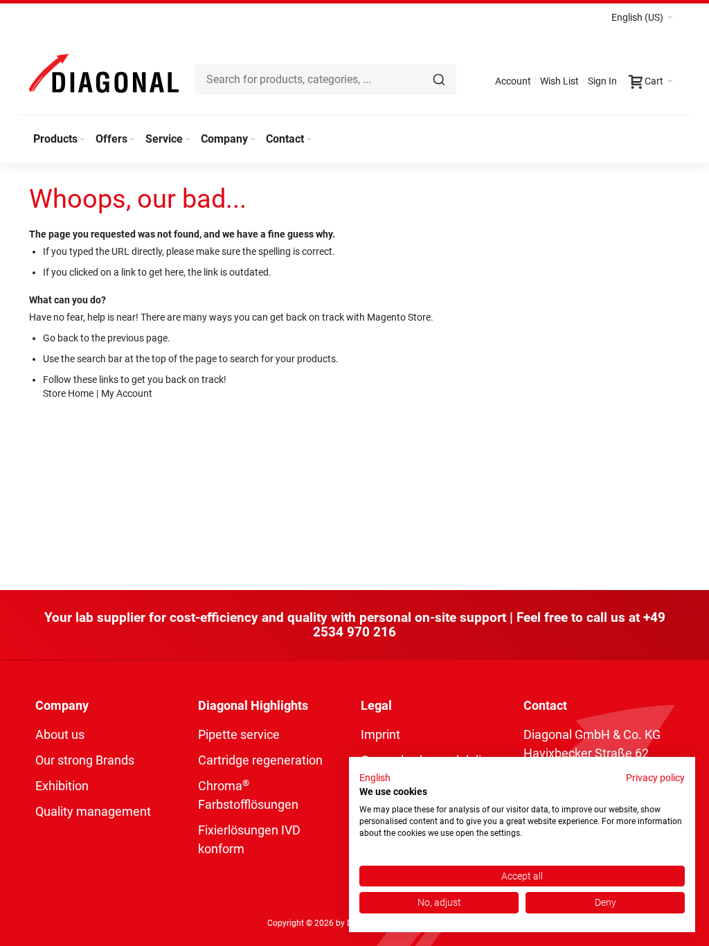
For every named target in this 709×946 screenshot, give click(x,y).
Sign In (602, 81)
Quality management (93, 811)
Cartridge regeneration (260, 760)
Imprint (380, 734)
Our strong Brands (84, 760)
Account (513, 81)
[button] (642, 17)
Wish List (559, 81)
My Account (126, 393)
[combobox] (325, 79)
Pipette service (239, 734)
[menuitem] (60, 139)
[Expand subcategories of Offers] (132, 139)
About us (59, 734)
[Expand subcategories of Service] (187, 139)
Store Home (68, 393)
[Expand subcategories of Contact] (309, 139)
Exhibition (62, 785)
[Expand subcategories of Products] (82, 139)
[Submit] (439, 79)
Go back (60, 337)
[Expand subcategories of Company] (253, 139)
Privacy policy (655, 777)
